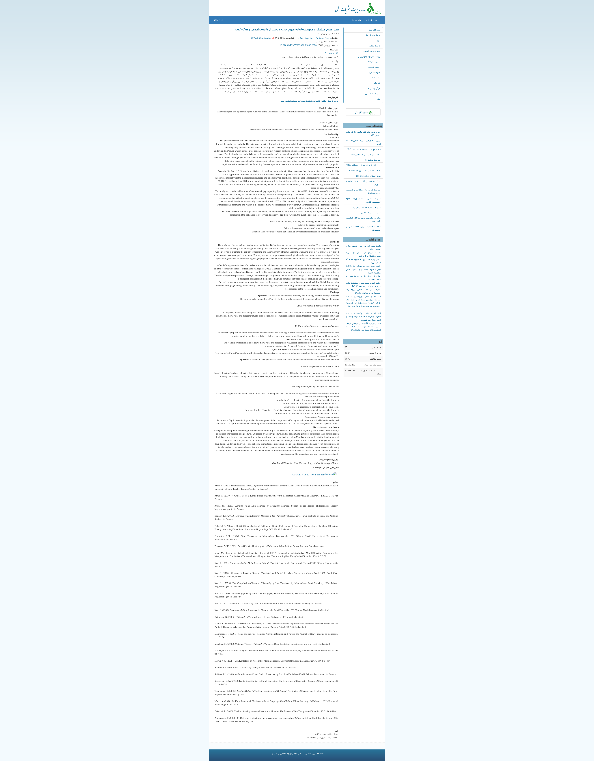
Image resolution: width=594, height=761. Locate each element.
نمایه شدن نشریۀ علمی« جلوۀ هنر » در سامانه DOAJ (363, 278)
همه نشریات (374, 30)
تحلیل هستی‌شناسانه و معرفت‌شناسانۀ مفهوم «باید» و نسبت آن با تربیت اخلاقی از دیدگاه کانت (287, 29)
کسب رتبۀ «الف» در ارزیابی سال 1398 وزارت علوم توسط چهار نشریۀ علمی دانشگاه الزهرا (363, 269)
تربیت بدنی (375, 46)
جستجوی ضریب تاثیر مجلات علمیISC (364, 149)
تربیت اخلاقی (327, 101)
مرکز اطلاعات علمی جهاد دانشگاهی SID (363, 165)
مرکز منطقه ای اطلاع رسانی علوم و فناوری (363, 183)
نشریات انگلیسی (372, 93)
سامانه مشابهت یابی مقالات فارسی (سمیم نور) (363, 228)
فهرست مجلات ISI (373, 160)
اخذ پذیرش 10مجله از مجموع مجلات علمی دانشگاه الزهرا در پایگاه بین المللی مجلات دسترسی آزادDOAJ (363, 326)
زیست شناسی (374, 67)
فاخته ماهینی (331, 53)
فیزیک (377, 83)
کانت (318, 101)
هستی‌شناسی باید (289, 101)
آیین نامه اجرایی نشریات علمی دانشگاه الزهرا (363, 142)
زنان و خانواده (374, 61)
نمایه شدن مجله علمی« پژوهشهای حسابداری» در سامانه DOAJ (363, 291)
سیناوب (273, 753)
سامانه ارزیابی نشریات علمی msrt (366, 154)
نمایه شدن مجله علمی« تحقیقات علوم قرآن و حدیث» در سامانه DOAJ (363, 284)
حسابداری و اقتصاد (371, 51)
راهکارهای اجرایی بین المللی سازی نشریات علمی (363, 247)
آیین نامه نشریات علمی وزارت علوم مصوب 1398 (363, 133)
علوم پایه (376, 77)
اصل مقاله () (261, 38)
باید (336, 101)
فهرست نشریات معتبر (371, 212)
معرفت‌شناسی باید (306, 101)
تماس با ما (357, 20)
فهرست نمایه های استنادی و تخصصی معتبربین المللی (363, 191)
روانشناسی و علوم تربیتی (369, 56)
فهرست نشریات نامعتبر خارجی (367, 207)
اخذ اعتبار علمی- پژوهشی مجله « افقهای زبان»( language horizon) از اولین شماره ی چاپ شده (363, 316)
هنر (378, 99)
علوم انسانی (374, 72)
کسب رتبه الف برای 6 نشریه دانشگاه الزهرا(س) (363, 261)
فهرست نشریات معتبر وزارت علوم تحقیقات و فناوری (363, 200)
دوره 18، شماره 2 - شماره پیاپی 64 (315, 38)
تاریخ (378, 40)
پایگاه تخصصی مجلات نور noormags (365, 170)
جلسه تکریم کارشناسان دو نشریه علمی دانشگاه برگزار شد (363, 254)
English (219, 20)
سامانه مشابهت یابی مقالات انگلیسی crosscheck (363, 219)
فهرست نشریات (373, 20)
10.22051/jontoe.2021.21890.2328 (298, 45)
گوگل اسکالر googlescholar (368, 176)
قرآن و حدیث (374, 88)
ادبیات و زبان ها (373, 35)
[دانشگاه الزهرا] (363, 112)
